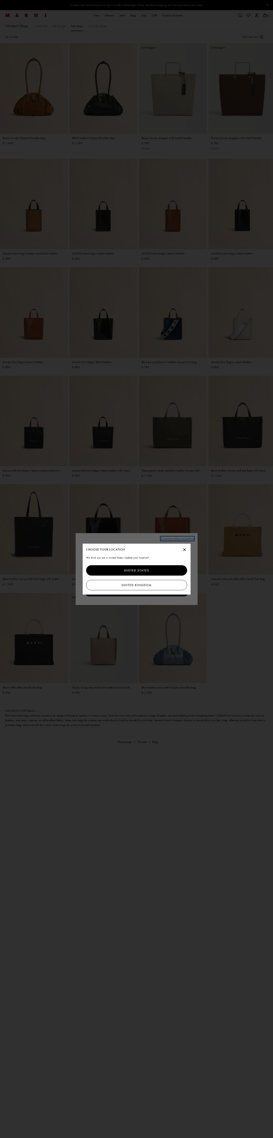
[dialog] (137, 569)
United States (136, 570)
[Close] (184, 550)
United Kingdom (137, 585)
